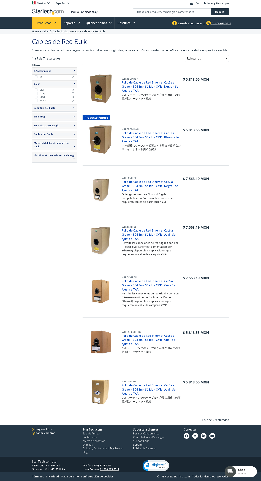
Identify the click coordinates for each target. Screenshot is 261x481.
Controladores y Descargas (148, 437)
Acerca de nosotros (94, 441)
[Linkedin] (203, 436)
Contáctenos (90, 437)
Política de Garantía (144, 448)
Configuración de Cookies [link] (97, 476)
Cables (46, 31)
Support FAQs (141, 441)
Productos (44, 23)
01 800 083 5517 (109, 469)
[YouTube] (212, 436)
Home (35, 31)
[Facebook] (186, 436)
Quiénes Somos (97, 23)
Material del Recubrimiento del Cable (51, 144)
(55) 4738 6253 (103, 465)
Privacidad (52, 476)
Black (42, 96)
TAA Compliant (42, 70)
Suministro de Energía (46, 125)
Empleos (88, 444)
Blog (85, 452)
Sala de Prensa (91, 433)
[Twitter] (195, 436)
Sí (41, 76)
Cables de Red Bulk (93, 31)
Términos (38, 476)
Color (37, 83)
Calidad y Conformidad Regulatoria (103, 448)
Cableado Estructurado (66, 31)
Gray (42, 93)
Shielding (39, 116)
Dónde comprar (45, 433)
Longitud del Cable (44, 107)
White (43, 100)
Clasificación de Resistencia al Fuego (54, 155)
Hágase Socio (44, 429)
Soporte (70, 23)
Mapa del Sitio (70, 476)
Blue (42, 89)
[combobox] (207, 58)
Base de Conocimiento (191, 23)
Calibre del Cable (43, 134)
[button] (226, 58)
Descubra (124, 23)
